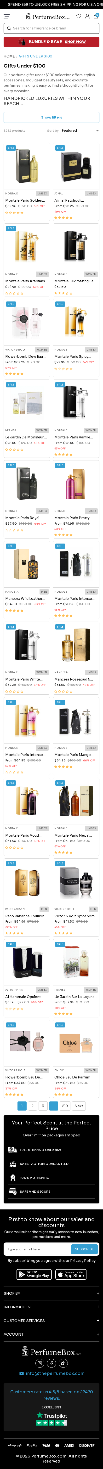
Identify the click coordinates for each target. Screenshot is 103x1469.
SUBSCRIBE (84, 1249)
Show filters (51, 117)
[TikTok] (63, 1363)
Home (9, 56)
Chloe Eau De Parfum (72, 1077)
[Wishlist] (78, 16)
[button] (14, 212)
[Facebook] (51, 1363)
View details (26, 180)
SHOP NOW (75, 41)
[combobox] (51, 28)
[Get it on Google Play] (34, 1274)
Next (78, 1106)
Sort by (53, 131)
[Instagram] (40, 1363)
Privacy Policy (83, 1260)
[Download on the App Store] (71, 1274)
